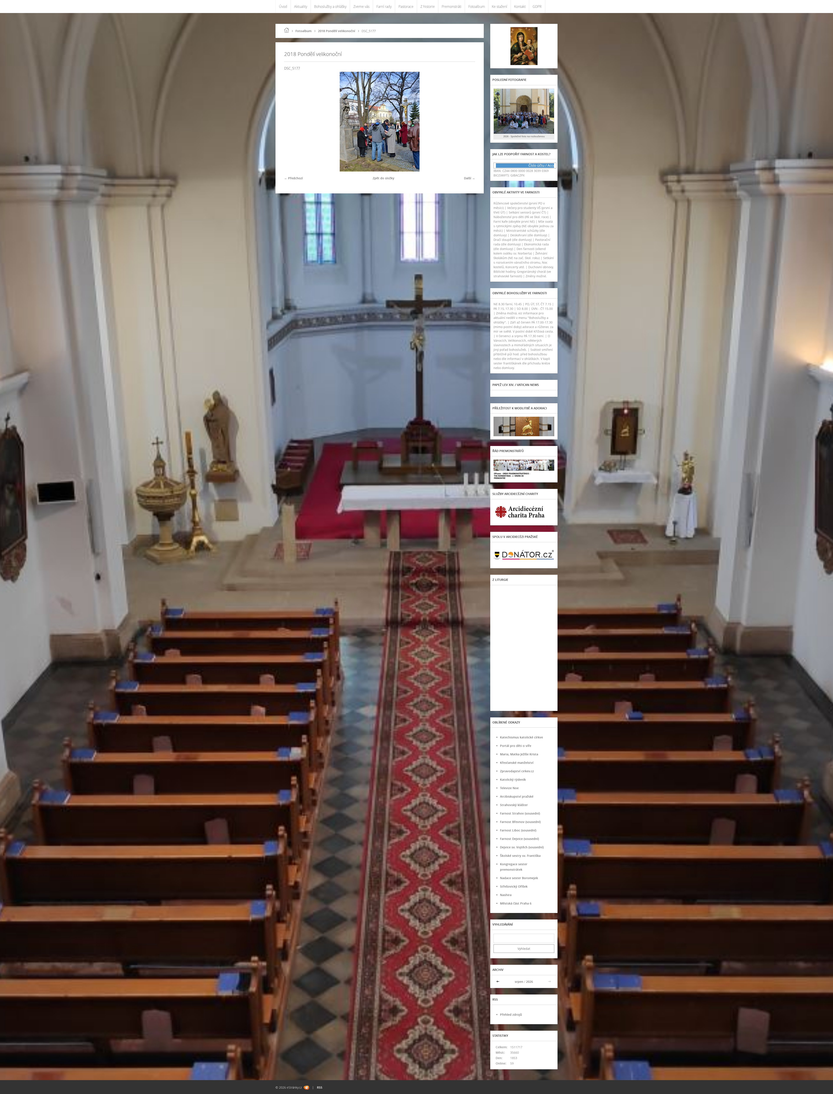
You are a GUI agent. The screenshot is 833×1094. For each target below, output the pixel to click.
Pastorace (405, 6)
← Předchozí (293, 178)
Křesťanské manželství (516, 763)
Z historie (427, 6)
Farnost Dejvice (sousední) (519, 839)
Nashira (506, 895)
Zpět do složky (383, 178)
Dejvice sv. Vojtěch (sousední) (522, 847)
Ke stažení (499, 6)
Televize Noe (509, 788)
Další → (469, 178)
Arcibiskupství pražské (516, 796)
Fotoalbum (476, 6)
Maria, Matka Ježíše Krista (519, 754)
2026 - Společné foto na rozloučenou (524, 136)
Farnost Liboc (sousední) (518, 830)
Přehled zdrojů (511, 1014)
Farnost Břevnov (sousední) (520, 822)
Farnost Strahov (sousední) (520, 813)
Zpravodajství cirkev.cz (517, 771)
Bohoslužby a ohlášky (330, 6)
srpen (519, 982)
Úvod (283, 6)
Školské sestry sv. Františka (520, 856)
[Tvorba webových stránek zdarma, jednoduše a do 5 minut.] (306, 1088)
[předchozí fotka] (291, 121)
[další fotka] (468, 121)
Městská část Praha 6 (515, 903)
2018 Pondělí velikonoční (336, 31)
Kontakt (520, 6)
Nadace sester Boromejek (519, 878)
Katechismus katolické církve (521, 737)
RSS (319, 1087)
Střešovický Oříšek (514, 886)
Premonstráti (451, 6)
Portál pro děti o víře (515, 746)
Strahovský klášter (514, 805)
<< (498, 982)
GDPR (537, 6)
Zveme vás (361, 6)
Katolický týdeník (513, 779)
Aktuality (300, 6)
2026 (529, 982)
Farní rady (384, 6)
